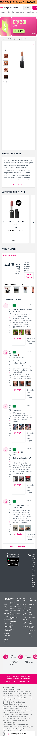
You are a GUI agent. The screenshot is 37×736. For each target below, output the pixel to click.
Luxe (30, 636)
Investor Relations (7, 634)
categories (7, 8)
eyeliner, (18, 698)
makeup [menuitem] (3, 12)
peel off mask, (25, 727)
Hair (30, 610)
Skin (30, 607)
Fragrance (32, 630)
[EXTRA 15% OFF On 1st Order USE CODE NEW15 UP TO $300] (18, 26)
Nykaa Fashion (25, 618)
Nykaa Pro (24, 623)
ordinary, (10, 702)
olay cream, (15, 708)
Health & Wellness (31, 626)
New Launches (25, 609)
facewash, (12, 725)
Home (4, 39)
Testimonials (8, 619)
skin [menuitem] (9, 12)
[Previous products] (3, 222)
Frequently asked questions (13, 608)
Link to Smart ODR (6, 639)
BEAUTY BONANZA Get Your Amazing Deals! (17, 2)
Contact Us (12, 603)
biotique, (27, 692)
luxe (20, 8)
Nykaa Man (24, 614)
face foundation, (17, 714)
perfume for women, (15, 694)
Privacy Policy (25, 678)
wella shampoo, (12, 720)
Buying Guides (18, 614)
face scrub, (13, 729)
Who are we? (5, 606)
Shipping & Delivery (13, 623)
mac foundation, (15, 716)
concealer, (12, 692)
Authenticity (7, 613)
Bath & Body (30, 613)
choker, (24, 716)
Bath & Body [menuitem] (30, 12)
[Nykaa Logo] (1, 7)
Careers (6, 610)
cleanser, (12, 704)
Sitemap (25, 626)
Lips (17, 39)
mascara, (10, 706)
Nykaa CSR (6, 622)
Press (6, 616)
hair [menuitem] (13, 12)
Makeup (11, 39)
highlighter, (13, 689)
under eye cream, (13, 710)
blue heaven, (14, 727)
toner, (15, 702)
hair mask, (24, 698)
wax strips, (23, 710)
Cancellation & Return (14, 618)
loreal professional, (20, 706)
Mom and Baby (30, 621)
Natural (31, 633)
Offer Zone (24, 605)
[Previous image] (4, 82)
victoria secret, (13, 696)
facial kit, (25, 694)
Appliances (32, 617)
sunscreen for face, (13, 712)
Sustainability (8, 626)
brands (15, 8)
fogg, (22, 708)
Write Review (29, 276)
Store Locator (12, 613)
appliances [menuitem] (20, 12)
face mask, (20, 692)
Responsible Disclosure (8, 629)
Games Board (18, 609)
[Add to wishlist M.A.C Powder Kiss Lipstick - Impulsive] (32, 44)
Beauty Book (18, 605)
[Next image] (7, 82)
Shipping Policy (25, 676)
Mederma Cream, (13, 731)
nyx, (17, 725)
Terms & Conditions (13, 676)
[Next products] (33, 222)
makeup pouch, (15, 718)
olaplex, (23, 718)
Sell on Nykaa (12, 628)
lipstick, (6, 689)
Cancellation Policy (13, 678)
